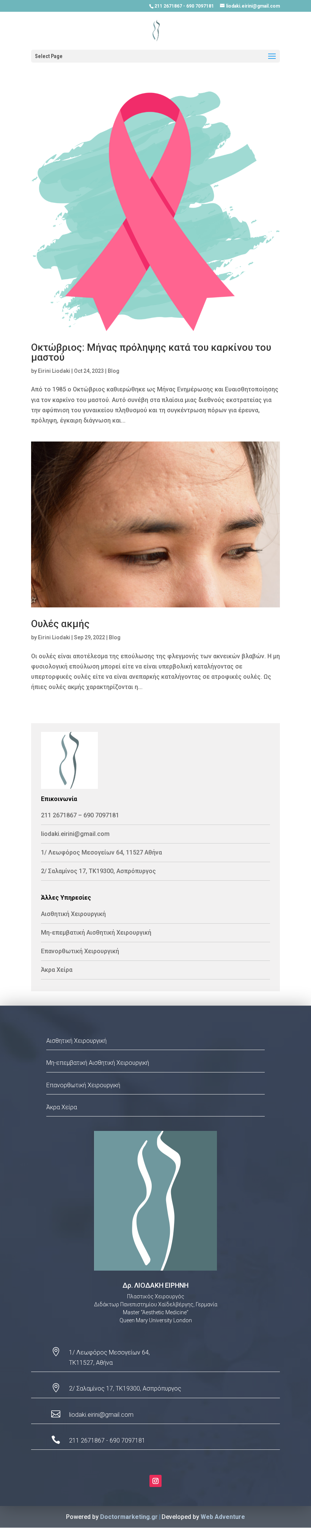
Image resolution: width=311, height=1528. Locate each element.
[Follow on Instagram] (155, 1481)
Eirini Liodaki (54, 371)
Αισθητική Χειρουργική (73, 914)
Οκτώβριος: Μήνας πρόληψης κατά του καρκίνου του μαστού (151, 352)
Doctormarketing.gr (129, 1516)
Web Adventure (223, 1516)
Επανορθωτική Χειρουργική (80, 951)
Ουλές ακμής (60, 623)
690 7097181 (200, 6)
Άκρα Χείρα (56, 969)
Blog (113, 371)
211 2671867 (168, 6)
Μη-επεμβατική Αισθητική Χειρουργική (96, 932)
